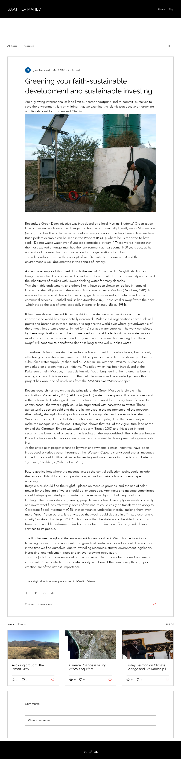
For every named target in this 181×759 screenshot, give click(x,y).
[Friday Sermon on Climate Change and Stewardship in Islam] (147, 644)
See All (170, 623)
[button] (169, 46)
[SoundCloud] (96, 752)
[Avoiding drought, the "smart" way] (33, 644)
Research (29, 45)
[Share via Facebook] (26, 593)
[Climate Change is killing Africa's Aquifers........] (90, 644)
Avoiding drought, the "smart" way (28, 667)
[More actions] (154, 70)
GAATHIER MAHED (24, 9)
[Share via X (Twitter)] (35, 593)
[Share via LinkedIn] (44, 593)
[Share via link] (52, 593)
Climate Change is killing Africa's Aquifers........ (87, 667)
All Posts (12, 45)
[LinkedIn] (85, 752)
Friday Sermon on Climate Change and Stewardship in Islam (147, 667)
